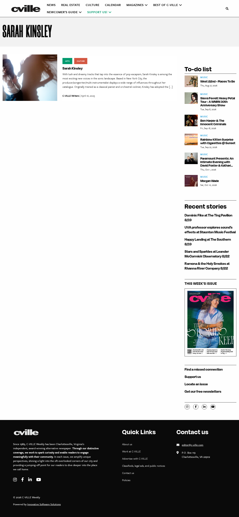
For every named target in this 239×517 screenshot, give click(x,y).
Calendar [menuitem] (113, 5)
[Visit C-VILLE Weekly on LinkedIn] (30, 479)
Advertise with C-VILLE (135, 458)
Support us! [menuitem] (97, 12)
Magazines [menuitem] (135, 5)
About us (127, 444)
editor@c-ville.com (192, 445)
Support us (193, 376)
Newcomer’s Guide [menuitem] (62, 12)
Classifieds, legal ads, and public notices (143, 465)
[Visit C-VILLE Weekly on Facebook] (23, 479)
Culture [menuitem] (92, 5)
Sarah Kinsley (72, 68)
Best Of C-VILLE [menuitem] (165, 5)
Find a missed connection (204, 369)
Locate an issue (196, 384)
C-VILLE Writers (70, 96)
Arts (67, 61)
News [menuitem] (51, 5)
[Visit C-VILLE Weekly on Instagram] (15, 479)
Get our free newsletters (203, 391)
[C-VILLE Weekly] (27, 8)
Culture (81, 61)
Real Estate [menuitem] (70, 5)
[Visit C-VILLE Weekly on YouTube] (38, 479)
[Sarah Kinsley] (30, 77)
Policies (126, 480)
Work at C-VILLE (131, 451)
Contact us (128, 472)
